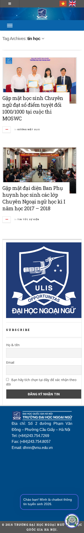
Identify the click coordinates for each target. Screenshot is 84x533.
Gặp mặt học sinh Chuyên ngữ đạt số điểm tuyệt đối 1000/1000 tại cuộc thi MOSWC (32, 108)
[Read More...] (7, 130)
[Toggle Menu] (10, 25)
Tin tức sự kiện (28, 219)
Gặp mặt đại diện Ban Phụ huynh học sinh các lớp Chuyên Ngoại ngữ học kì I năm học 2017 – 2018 (33, 198)
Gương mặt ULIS (28, 129)
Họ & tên (13, 345)
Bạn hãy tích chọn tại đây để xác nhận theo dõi (41, 382)
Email (10, 362)
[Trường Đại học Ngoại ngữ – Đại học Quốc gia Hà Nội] (42, 13)
